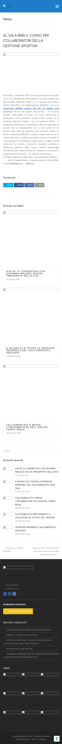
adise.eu (30, 163)
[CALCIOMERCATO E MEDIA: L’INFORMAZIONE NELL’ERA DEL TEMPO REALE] (31, 393)
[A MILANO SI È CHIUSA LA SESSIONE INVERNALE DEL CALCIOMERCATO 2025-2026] (31, 316)
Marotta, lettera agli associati (19, 648)
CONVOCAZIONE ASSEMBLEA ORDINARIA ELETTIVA (28, 629)
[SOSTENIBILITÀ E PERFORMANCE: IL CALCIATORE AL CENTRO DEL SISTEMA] (8, 517)
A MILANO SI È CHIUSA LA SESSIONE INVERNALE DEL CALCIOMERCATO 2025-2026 (30, 350)
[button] (57, 6)
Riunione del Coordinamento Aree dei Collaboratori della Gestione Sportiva (46, 551)
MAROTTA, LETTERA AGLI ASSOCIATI (22, 635)
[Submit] (56, 450)
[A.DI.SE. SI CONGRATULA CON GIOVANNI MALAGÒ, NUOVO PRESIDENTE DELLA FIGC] (31, 239)
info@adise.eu (16, 163)
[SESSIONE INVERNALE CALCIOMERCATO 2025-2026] (8, 531)
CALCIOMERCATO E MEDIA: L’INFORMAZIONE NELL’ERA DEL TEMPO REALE (27, 427)
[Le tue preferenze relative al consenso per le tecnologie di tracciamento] (57, 739)
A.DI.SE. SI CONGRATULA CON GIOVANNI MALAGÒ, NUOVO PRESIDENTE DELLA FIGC (25, 273)
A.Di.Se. (24, 736)
